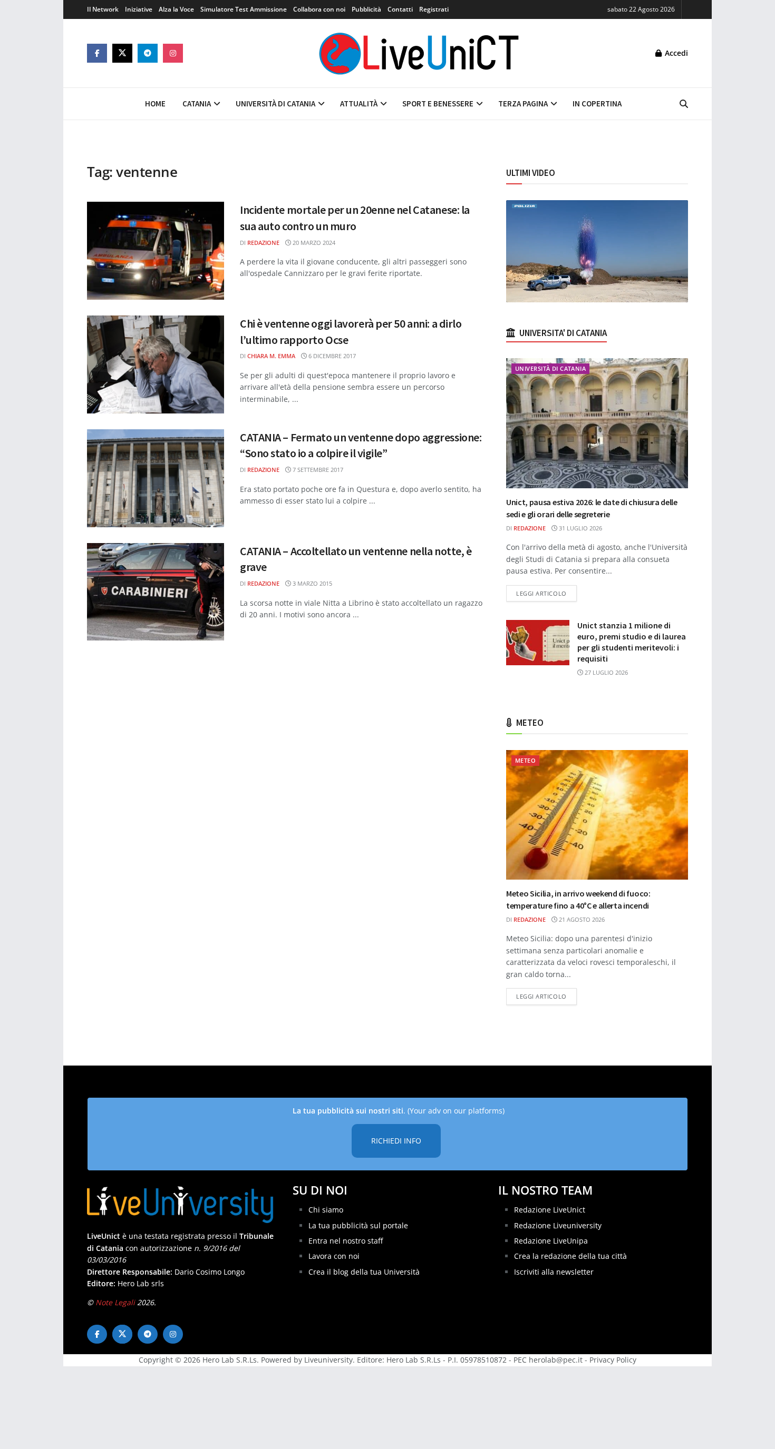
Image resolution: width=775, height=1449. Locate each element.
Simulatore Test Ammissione (243, 9)
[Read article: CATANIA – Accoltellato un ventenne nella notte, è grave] (155, 592)
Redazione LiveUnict (549, 1210)
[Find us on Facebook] (97, 53)
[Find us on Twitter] (122, 53)
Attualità (358, 103)
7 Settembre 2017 (317, 470)
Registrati (434, 9)
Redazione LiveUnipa (551, 1241)
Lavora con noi (334, 1256)
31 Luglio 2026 (579, 528)
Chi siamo (325, 1210)
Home (155, 103)
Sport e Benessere (437, 103)
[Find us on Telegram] (148, 53)
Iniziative (138, 9)
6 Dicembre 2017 (331, 356)
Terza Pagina (523, 103)
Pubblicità (366, 9)
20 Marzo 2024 (313, 243)
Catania (196, 103)
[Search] (684, 104)
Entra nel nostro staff (345, 1241)
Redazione (263, 243)
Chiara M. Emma (271, 356)
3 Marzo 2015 (311, 583)
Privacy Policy (612, 1360)
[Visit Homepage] (419, 53)
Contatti (400, 9)
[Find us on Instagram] (173, 53)
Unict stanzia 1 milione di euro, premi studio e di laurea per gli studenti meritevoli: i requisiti (631, 642)
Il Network (103, 9)
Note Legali (115, 1302)
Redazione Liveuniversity (558, 1225)
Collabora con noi (319, 9)
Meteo (525, 760)
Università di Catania (275, 103)
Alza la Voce (176, 9)
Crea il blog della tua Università (364, 1272)
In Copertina (597, 103)
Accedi (675, 53)
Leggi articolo (546, 593)
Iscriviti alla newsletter (554, 1272)
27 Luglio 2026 (605, 672)
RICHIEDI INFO (396, 1141)
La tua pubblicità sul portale (358, 1225)
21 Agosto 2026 (581, 919)
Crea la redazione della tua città (570, 1256)
